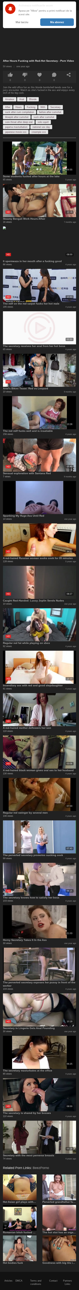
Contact (53, 1280)
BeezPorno (41, 1168)
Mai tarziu (22, 22)
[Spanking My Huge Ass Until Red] (39, 497)
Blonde (33, 99)
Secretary (55, 107)
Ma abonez (57, 22)
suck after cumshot (44, 117)
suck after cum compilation (19, 112)
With (42, 107)
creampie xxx (39, 132)
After (7, 107)
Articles (8, 1280)
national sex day (41, 127)
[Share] (68, 75)
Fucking (31, 107)
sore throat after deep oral (19, 122)
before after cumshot (50, 112)
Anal (21, 99)
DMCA (18, 1280)
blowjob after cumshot (16, 117)
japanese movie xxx (15, 132)
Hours (18, 107)
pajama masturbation (16, 127)
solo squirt (43, 122)
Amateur (9, 99)
